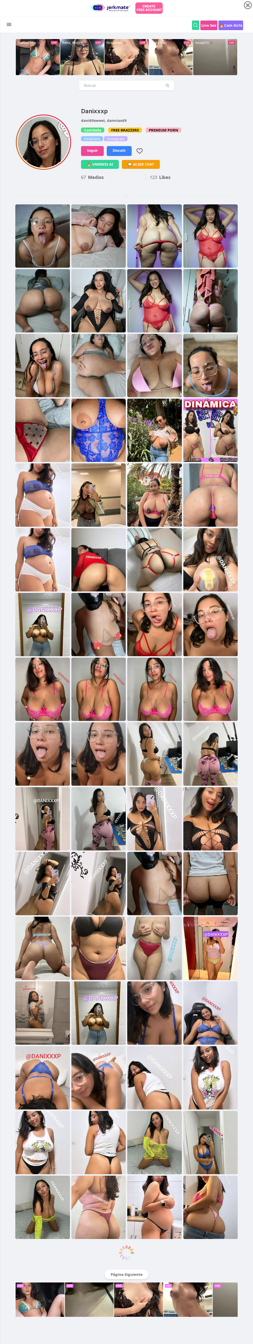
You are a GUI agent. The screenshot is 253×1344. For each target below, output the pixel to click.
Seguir (92, 150)
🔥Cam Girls (230, 25)
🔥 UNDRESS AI (100, 164)
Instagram (116, 138)
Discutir (119, 150)
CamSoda (92, 130)
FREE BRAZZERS (125, 130)
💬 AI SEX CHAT (141, 164)
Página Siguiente (127, 1274)
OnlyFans (92, 138)
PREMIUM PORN (163, 130)
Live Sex (208, 25)
